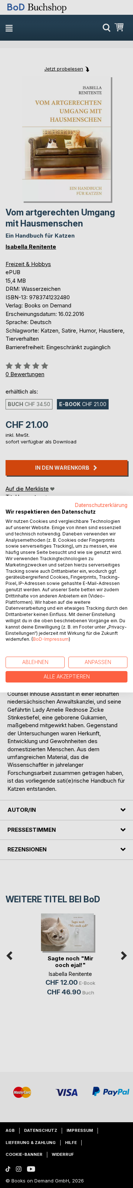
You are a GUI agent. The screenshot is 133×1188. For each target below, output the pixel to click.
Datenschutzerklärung (101, 505)
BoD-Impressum (51, 639)
